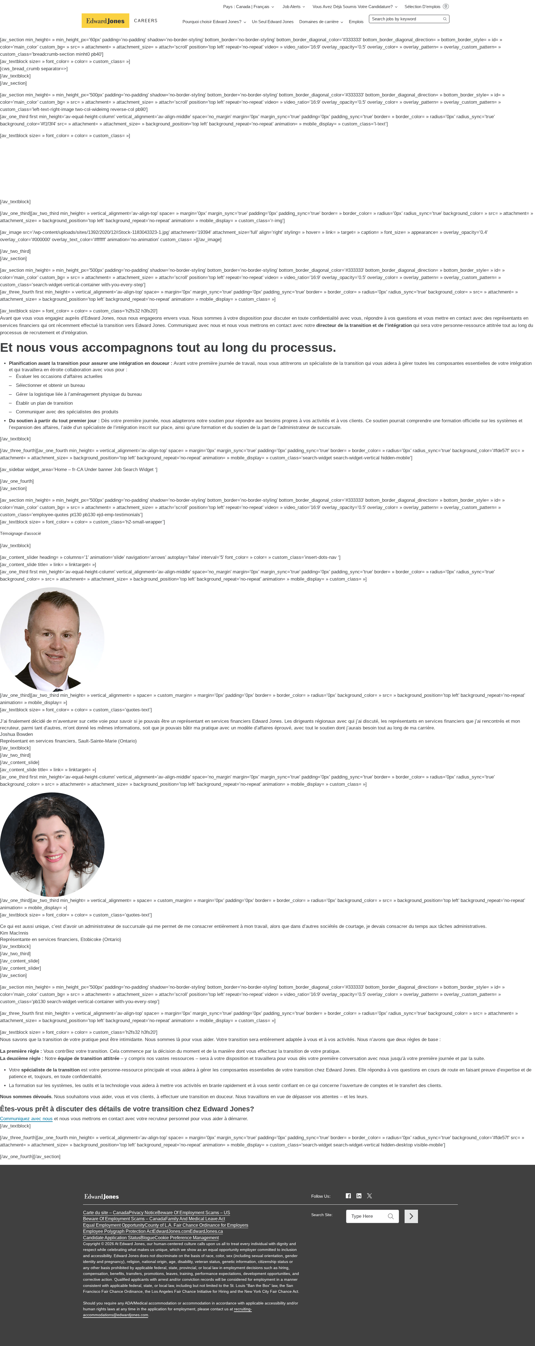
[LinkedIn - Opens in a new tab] (358, 1196)
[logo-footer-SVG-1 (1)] (101, 1195)
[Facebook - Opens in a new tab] (348, 1196)
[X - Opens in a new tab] (369, 1196)
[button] (187, 1238)
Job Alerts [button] (292, 6)
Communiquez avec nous (26, 1118)
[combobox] (409, 19)
